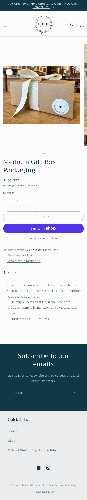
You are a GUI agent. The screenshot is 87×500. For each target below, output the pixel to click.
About (12, 440)
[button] (5, 25)
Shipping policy (45, 491)
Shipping (8, 185)
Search (13, 431)
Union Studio (26, 485)
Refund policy (69, 485)
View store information (24, 260)
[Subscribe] (74, 393)
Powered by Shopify (46, 485)
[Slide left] (34, 153)
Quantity (8, 192)
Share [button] (12, 272)
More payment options (43, 238)
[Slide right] (52, 153)
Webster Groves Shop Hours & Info (32, 450)
